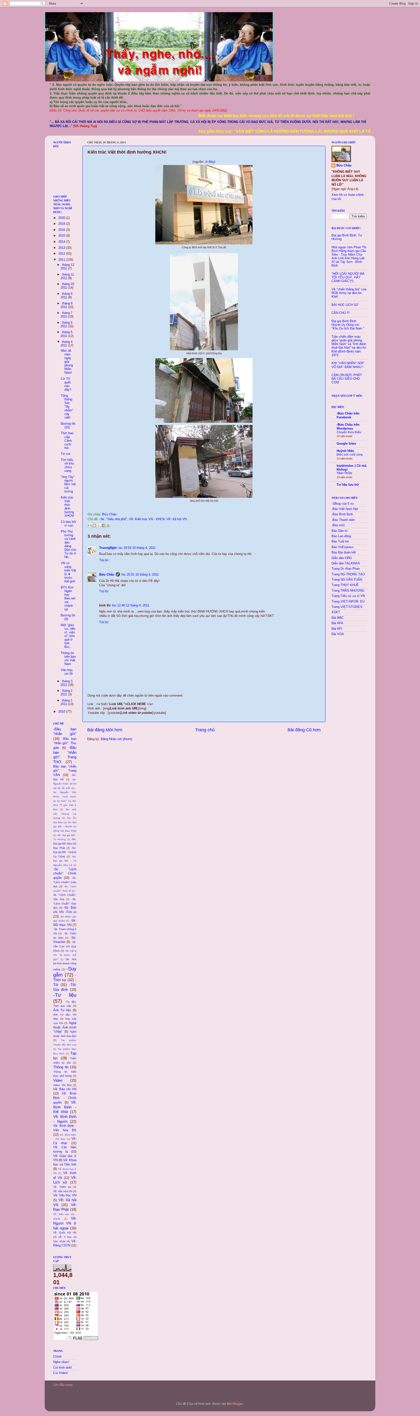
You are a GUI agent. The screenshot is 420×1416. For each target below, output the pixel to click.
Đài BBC (338, 618)
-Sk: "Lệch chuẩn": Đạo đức (64, 903)
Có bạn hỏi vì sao (68, 523)
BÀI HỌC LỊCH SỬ (345, 305)
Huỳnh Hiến (345, 451)
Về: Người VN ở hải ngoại (64, 1223)
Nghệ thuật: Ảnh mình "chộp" (64, 1027)
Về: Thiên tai (62, 1186)
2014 (62, 241)
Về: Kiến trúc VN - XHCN (147, 519)
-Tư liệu (64, 995)
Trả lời (103, 560)
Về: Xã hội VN (176, 519)
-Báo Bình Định (342, 514)
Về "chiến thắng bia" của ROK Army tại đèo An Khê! (349, 293)
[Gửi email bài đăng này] (89, 525)
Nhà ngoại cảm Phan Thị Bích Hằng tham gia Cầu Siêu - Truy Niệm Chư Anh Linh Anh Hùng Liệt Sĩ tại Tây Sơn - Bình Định (349, 257)
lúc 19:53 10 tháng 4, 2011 (137, 548)
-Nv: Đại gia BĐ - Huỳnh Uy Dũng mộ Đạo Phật (64, 826)
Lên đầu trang (62, 1385)
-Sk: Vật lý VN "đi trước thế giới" (64, 955)
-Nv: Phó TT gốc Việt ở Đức (64, 805)
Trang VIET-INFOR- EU (348, 601)
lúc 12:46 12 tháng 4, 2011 (130, 605)
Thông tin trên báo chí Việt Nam (68, 658)
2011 (62, 259)
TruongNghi (108, 548)
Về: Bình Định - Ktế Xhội (64, 1107)
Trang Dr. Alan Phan (346, 568)
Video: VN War (62, 1085)
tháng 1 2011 (66, 702)
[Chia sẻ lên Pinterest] (108, 525)
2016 (62, 230)
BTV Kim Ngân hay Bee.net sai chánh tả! (68, 598)
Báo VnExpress (343, 547)
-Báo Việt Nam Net (345, 509)
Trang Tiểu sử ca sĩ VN (348, 596)
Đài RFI (337, 628)
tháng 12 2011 (67, 266)
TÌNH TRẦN (344, 473)
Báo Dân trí (340, 531)
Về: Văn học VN (64, 1195)
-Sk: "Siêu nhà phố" (113, 519)
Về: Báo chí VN (64, 1089)
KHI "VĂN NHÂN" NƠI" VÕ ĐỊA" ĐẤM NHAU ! (348, 365)
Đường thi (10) (68, 425)
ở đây (209, 162)
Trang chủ (205, 729)
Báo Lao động (341, 536)
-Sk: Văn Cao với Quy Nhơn (64, 946)
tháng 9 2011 (66, 295)
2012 (62, 253)
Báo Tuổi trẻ (340, 541)
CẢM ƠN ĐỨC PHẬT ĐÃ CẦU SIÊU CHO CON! (347, 378)
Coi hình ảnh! (62, 1367)
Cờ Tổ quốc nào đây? (66, 384)
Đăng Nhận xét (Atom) (116, 739)
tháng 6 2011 (66, 324)
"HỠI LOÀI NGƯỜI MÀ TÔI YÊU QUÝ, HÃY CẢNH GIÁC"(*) (348, 277)
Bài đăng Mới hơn (104, 729)
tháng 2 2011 (66, 692)
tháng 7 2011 (66, 314)
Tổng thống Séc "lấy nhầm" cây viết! (67, 407)
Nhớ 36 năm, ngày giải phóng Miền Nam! (67, 362)
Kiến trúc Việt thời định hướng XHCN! (67, 507)
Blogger (238, 1404)
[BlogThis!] (94, 525)
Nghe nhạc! (61, 1362)
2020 (62, 218)
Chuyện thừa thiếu (349, 432)
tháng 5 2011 (66, 333)
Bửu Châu (106, 574)
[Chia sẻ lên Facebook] (103, 525)
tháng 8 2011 (66, 305)
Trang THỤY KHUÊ (345, 585)
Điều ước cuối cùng (350, 454)
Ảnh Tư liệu (62, 1010)
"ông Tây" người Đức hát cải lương (68, 484)
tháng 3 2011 (66, 683)
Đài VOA (338, 634)
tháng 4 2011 (66, 343)
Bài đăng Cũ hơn (304, 729)
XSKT (336, 612)
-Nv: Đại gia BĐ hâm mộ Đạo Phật (64, 843)
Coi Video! (60, 1373)
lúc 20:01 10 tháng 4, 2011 (140, 574)
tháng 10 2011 (67, 285)
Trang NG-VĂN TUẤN (347, 579)
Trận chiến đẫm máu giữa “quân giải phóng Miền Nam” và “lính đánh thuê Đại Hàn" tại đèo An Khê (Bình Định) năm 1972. (349, 346)
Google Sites (346, 443)
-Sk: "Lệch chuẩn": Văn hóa (64, 895)
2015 (62, 235)
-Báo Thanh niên (343, 520)
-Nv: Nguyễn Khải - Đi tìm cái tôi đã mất (64, 783)
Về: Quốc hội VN (64, 1232)
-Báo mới (338, 525)
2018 (62, 223)
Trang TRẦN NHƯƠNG (348, 590)
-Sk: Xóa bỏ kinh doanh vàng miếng (64, 964)
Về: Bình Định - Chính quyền (64, 1098)
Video (57, 1080)
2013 (62, 248)
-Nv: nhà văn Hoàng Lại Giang (64, 813)
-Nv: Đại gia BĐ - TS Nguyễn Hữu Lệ (64, 860)
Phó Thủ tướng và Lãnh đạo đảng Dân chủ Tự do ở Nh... (68, 544)
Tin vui (65, 454)
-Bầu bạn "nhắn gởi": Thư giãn (64, 743)
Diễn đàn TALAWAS (346, 563)
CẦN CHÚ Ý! (341, 313)
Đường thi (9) (68, 617)
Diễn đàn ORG (342, 558)
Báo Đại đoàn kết (344, 552)
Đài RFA (337, 623)
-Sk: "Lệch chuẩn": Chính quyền (64, 874)
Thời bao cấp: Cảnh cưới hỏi (67, 440)
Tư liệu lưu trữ (348, 484)
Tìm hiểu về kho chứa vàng (67, 465)
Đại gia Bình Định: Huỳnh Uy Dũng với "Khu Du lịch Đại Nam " (348, 324)
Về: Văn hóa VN (62, 1191)
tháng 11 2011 (67, 276)
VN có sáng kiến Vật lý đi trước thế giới (68, 572)
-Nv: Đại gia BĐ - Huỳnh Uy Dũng (64, 852)
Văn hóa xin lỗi (67, 671)
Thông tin (61, 1067)
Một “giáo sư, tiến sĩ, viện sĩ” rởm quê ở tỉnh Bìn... (68, 636)
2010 (62, 711)
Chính (57, 1356)
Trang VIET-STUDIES (347, 607)
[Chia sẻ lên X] (98, 525)
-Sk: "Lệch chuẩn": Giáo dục (64, 882)
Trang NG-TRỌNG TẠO (348, 574)
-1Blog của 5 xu (343, 503)
